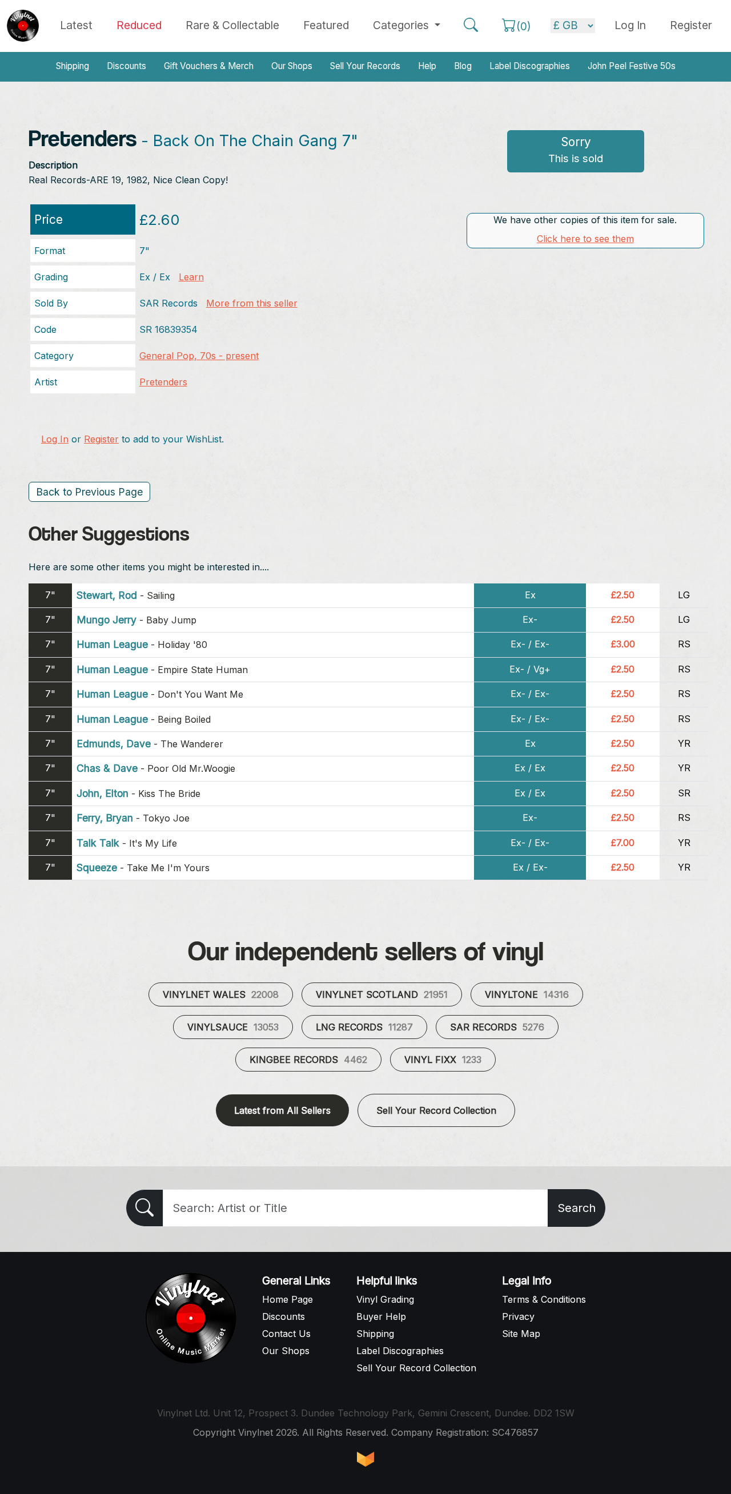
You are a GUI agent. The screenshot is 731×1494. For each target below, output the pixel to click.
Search (576, 1208)
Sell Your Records (365, 66)
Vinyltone (527, 994)
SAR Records (497, 1027)
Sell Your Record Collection (436, 1110)
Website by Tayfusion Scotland (365, 1459)
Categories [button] (402, 25)
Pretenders (163, 382)
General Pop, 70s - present (199, 355)
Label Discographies (529, 66)
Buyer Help (381, 1316)
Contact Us (286, 1333)
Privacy (518, 1316)
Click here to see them (585, 238)
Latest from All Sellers (282, 1110)
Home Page (287, 1299)
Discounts (126, 66)
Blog (463, 66)
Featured (326, 25)
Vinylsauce (233, 1027)
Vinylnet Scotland (382, 994)
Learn (191, 277)
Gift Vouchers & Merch (209, 66)
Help (427, 66)
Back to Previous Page (89, 492)
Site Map (521, 1333)
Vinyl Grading (385, 1299)
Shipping (72, 66)
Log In (55, 439)
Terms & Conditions (544, 1299)
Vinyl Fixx (442, 1059)
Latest (76, 25)
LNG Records (364, 1027)
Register (691, 25)
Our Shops (291, 66)
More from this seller (252, 303)
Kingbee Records (308, 1059)
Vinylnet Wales (221, 994)
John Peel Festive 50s (632, 66)
